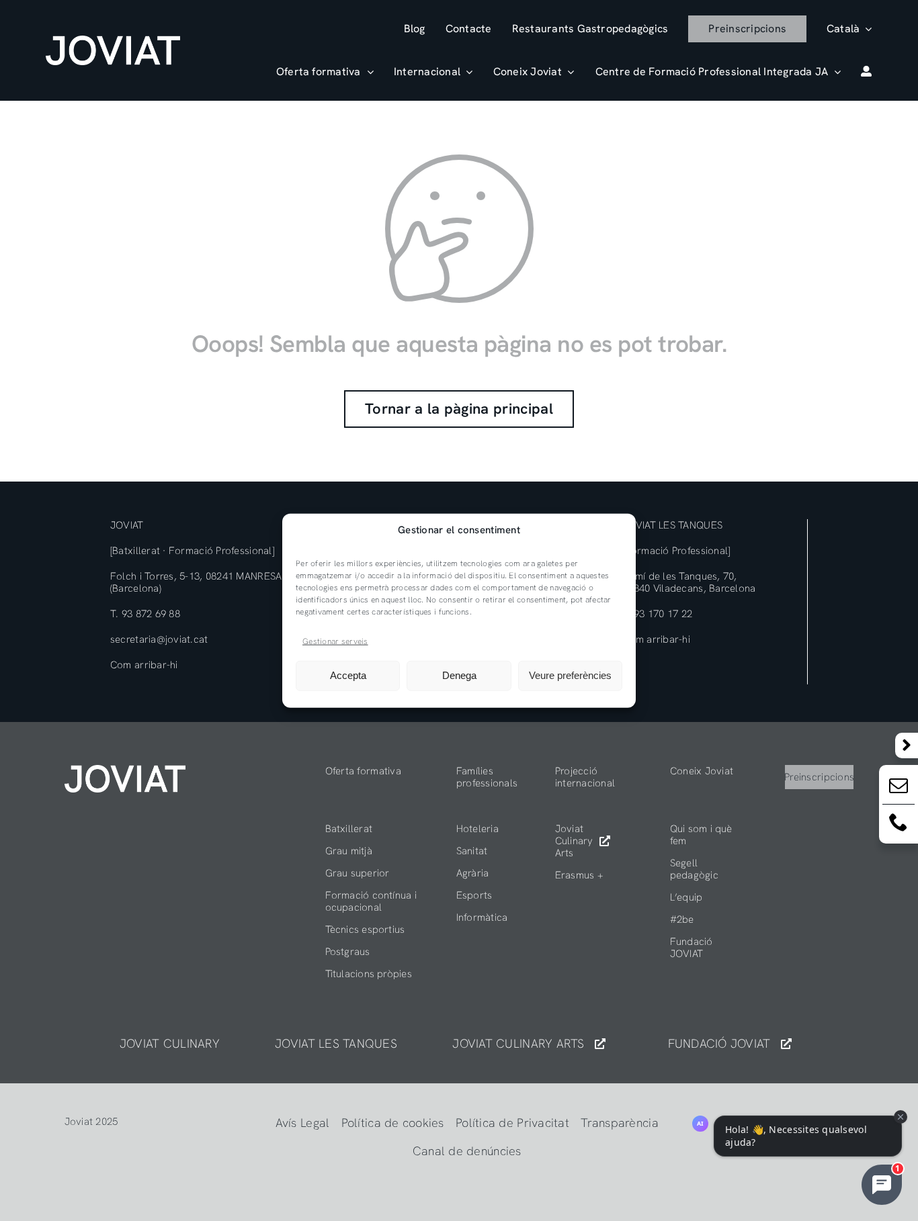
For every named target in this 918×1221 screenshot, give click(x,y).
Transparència (620, 1122)
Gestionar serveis (335, 641)
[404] (125, 770)
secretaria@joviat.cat (159, 639)
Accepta (348, 675)
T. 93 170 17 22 (657, 614)
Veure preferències (570, 675)
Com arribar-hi (144, 665)
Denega (459, 675)
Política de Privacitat (512, 1122)
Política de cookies (392, 1122)
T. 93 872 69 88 (145, 614)
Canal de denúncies (467, 1151)
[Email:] (898, 788)
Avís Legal (303, 1122)
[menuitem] (849, 28)
